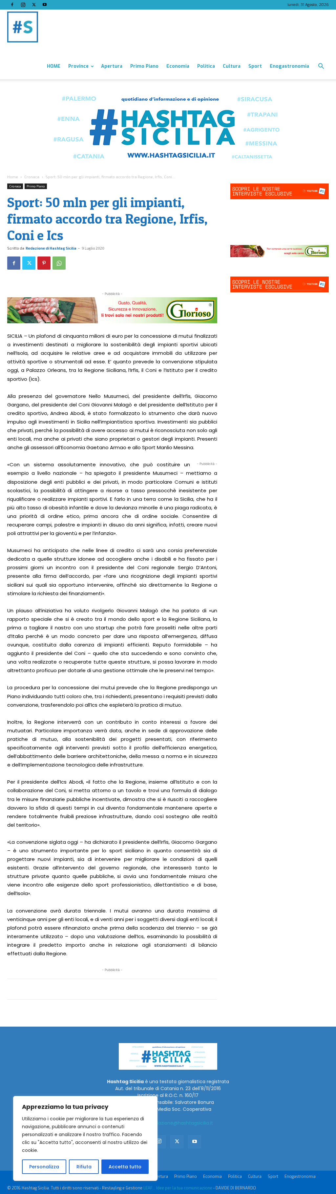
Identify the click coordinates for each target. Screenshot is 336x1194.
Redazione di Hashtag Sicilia (51, 248)
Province (78, 66)
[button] (321, 67)
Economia (177, 66)
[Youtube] (45, 4)
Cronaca (31, 176)
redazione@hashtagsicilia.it (182, 1123)
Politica (206, 66)
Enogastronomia (289, 66)
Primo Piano (144, 66)
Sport (255, 66)
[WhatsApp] (59, 263)
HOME (53, 66)
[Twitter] (34, 4)
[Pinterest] (44, 263)
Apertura (111, 66)
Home (12, 176)
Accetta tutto (125, 1166)
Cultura (232, 66)
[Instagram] (23, 4)
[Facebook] (12, 4)
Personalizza (44, 1166)
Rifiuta (84, 1166)
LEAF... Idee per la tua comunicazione (177, 1188)
